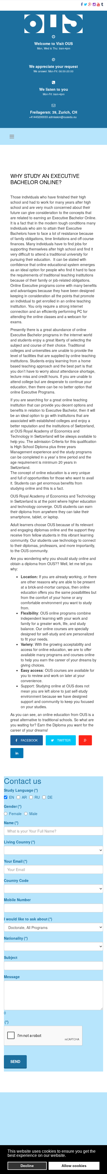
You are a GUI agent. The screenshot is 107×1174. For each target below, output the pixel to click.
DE (50, 797)
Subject (10, 957)
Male (33, 813)
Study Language (21, 790)
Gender (13, 806)
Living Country (19, 841)
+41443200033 (38, 117)
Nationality (16, 938)
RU (37, 797)
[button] (67, 1156)
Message (12, 976)
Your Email (15, 861)
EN (11, 797)
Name (11, 822)
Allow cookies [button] (74, 1166)
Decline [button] (27, 1166)
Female (15, 813)
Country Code (16, 880)
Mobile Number (17, 899)
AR (24, 797)
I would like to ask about (28, 918)
